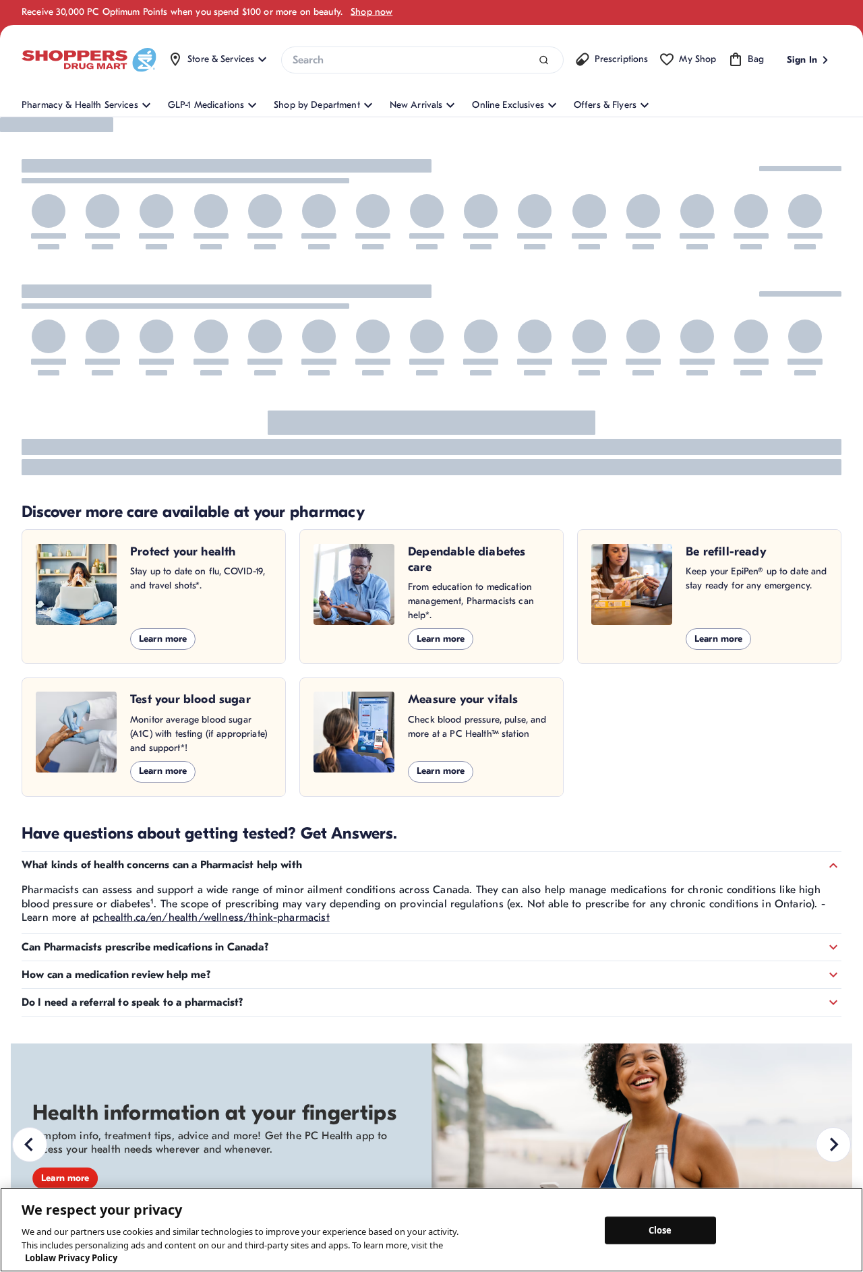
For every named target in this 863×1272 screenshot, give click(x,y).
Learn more (163, 638)
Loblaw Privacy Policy (71, 1258)
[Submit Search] (544, 60)
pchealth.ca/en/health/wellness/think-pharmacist (211, 917)
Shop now (371, 12)
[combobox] (422, 60)
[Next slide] (833, 1144)
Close (660, 1229)
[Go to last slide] (29, 1144)
